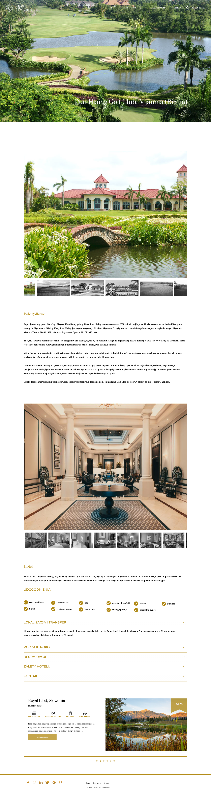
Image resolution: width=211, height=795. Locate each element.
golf (30, 715)
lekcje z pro (55, 715)
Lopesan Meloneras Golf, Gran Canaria (63, 700)
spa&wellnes (45, 723)
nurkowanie (71, 715)
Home (88, 783)
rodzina (31, 723)
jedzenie (41, 715)
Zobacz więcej (42, 748)
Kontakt (177, 8)
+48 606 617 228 (199, 8)
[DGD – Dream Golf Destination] (18, 8)
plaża (83, 715)
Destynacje (158, 8)
